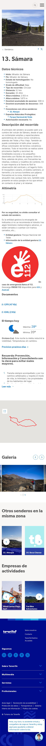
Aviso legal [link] (6, 703)
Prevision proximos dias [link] (14, 346)
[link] (9, 49)
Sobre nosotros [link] (30, 630)
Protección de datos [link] (10, 706)
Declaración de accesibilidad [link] (24, 703)
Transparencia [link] (26, 706)
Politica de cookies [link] (30, 708)
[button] (4, 411)
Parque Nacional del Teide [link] (21, 117)
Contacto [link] (28, 634)
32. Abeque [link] (15, 111)
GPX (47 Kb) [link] (10, 304)
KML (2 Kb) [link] (10, 312)
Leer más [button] (6, 386)
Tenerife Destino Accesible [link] (31, 639)
